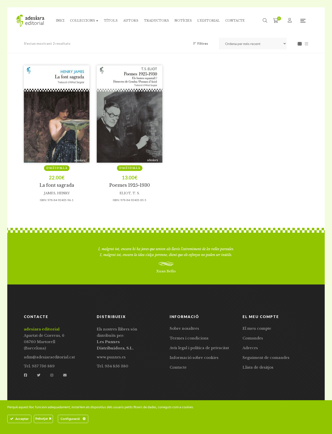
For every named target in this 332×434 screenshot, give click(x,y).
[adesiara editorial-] (30, 20)
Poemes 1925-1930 (129, 185)
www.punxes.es (111, 357)
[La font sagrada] (56, 114)
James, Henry (57, 193)
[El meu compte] (290, 20)
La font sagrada (56, 185)
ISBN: (43, 200)
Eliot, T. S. (130, 193)
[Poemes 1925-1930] (129, 114)
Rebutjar (42, 418)
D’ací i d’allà (56, 168)
